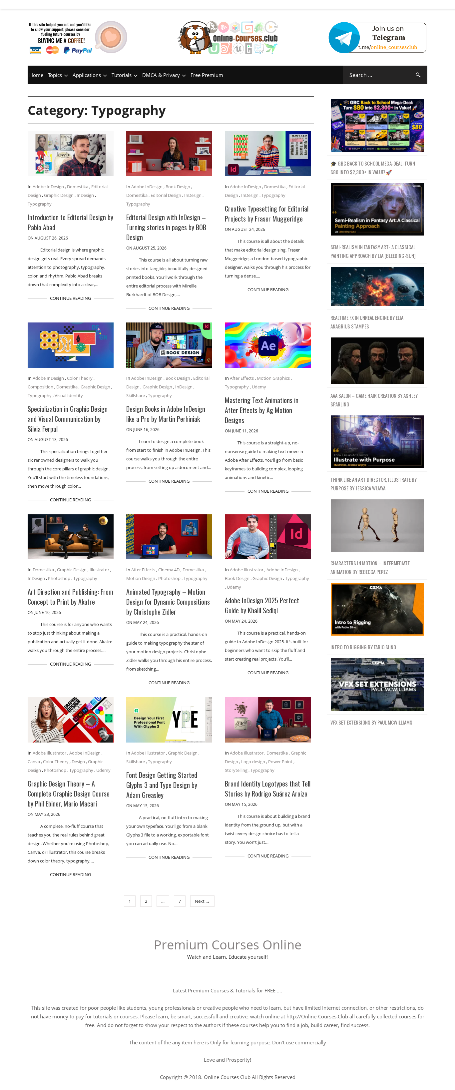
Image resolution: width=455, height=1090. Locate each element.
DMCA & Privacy (161, 75)
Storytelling (236, 770)
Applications (87, 75)
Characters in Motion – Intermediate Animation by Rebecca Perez (370, 567)
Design (78, 762)
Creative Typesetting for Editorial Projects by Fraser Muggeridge (266, 214)
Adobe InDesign (48, 187)
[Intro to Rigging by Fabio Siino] (377, 609)
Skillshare (135, 395)
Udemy (259, 387)
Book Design (178, 187)
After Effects (242, 378)
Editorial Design (166, 195)
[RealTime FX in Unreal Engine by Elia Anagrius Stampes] (377, 287)
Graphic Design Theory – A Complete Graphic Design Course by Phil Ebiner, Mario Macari (69, 794)
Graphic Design (59, 195)
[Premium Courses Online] (227, 28)
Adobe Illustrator (246, 570)
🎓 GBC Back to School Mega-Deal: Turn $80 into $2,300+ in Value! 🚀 (372, 168)
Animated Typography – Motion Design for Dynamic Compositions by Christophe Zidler (168, 602)
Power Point (280, 762)
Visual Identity (69, 395)
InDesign (85, 195)
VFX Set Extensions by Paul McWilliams (371, 722)
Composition (40, 387)
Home (36, 75)
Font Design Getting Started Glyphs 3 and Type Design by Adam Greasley (161, 785)
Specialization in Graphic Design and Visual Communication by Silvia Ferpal (68, 419)
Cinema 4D (169, 570)
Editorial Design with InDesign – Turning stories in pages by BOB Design (166, 227)
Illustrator (99, 570)
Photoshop (59, 578)
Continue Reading (70, 298)
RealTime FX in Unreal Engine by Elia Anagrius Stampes (366, 322)
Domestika (77, 187)
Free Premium (207, 75)
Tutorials (122, 75)
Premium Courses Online (227, 944)
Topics (55, 75)
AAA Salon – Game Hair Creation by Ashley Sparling (374, 400)
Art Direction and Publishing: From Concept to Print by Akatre (70, 597)
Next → (202, 901)
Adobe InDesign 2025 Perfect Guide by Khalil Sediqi (262, 605)
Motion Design (140, 578)
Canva (34, 762)
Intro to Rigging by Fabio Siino (363, 647)
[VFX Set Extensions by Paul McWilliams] (377, 685)
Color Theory (80, 378)
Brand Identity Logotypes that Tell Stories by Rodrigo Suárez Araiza (267, 789)
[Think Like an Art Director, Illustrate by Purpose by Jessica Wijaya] (377, 442)
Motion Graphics (273, 378)
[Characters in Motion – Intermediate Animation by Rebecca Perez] (377, 526)
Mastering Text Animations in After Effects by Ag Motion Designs (261, 410)
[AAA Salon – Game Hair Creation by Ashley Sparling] (377, 361)
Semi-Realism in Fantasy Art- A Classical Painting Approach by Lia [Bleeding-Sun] (373, 251)
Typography (40, 204)
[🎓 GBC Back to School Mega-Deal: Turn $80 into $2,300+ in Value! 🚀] (377, 126)
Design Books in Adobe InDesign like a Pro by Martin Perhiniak (165, 414)
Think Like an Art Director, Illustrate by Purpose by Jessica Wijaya (373, 484)
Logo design (253, 762)
